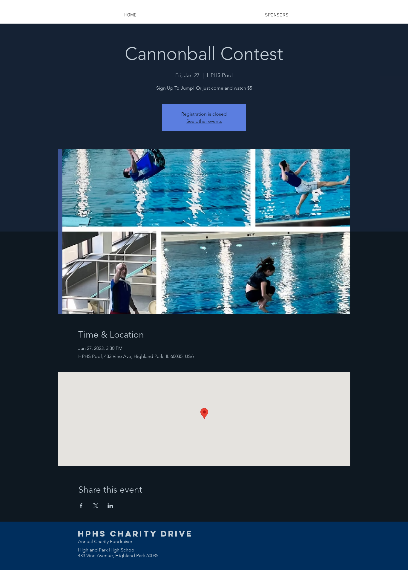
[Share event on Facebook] (81, 505)
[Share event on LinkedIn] (110, 505)
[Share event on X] (96, 505)
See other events (204, 121)
